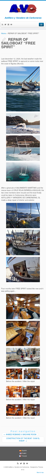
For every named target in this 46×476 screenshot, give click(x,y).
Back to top (40, 472)
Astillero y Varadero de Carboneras (18, 467)
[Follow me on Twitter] (6, 24)
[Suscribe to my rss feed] (3, 24)
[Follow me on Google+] (8, 24)
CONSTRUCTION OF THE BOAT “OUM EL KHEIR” (23, 439)
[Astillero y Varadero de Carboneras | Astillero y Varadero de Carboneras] (23, 8)
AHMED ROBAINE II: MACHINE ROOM (20, 434)
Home (3, 33)
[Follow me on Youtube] (11, 24)
